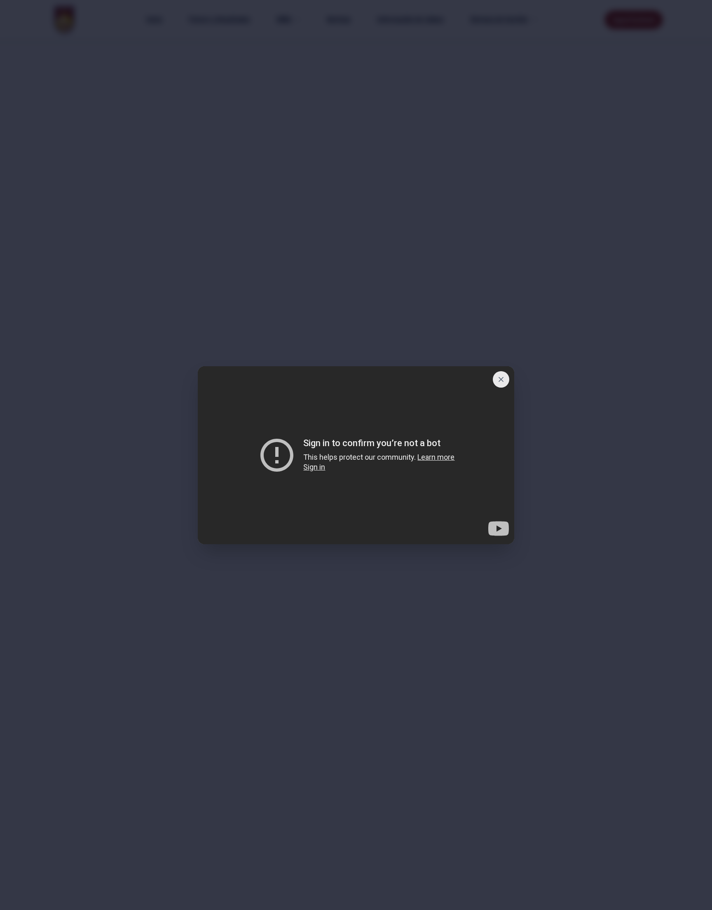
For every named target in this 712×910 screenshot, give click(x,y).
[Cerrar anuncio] (501, 379)
